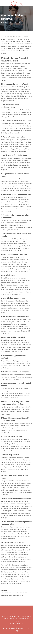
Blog (16, 631)
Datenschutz (21, 628)
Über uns (4, 628)
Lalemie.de (19, 623)
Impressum (12, 628)
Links (28, 628)
